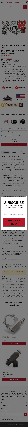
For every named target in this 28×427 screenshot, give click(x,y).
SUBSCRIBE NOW (14, 222)
